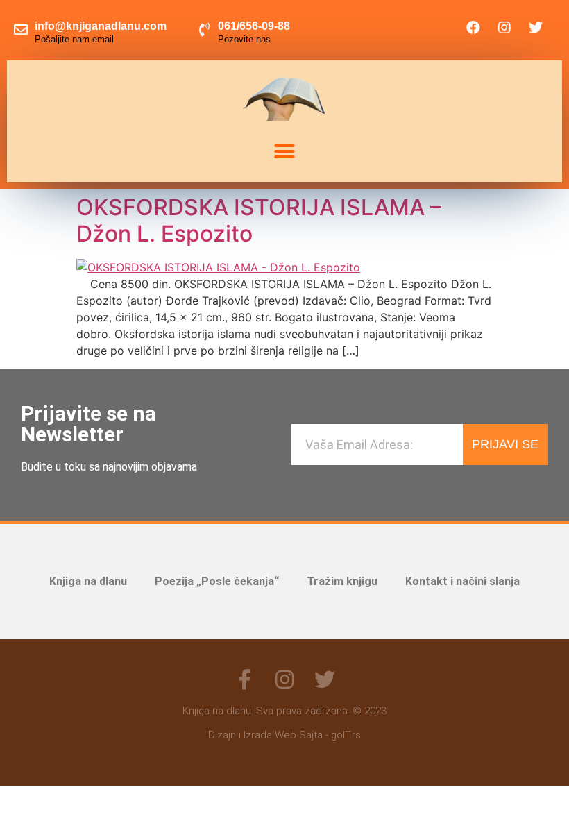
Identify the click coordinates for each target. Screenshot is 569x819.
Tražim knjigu (342, 581)
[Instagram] (504, 28)
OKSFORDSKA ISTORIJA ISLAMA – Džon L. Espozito (258, 220)
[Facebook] (473, 28)
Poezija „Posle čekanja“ (217, 581)
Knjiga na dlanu (88, 581)
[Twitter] (536, 28)
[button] (284, 151)
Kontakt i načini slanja (462, 581)
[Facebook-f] (244, 679)
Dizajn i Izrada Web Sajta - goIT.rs (284, 735)
